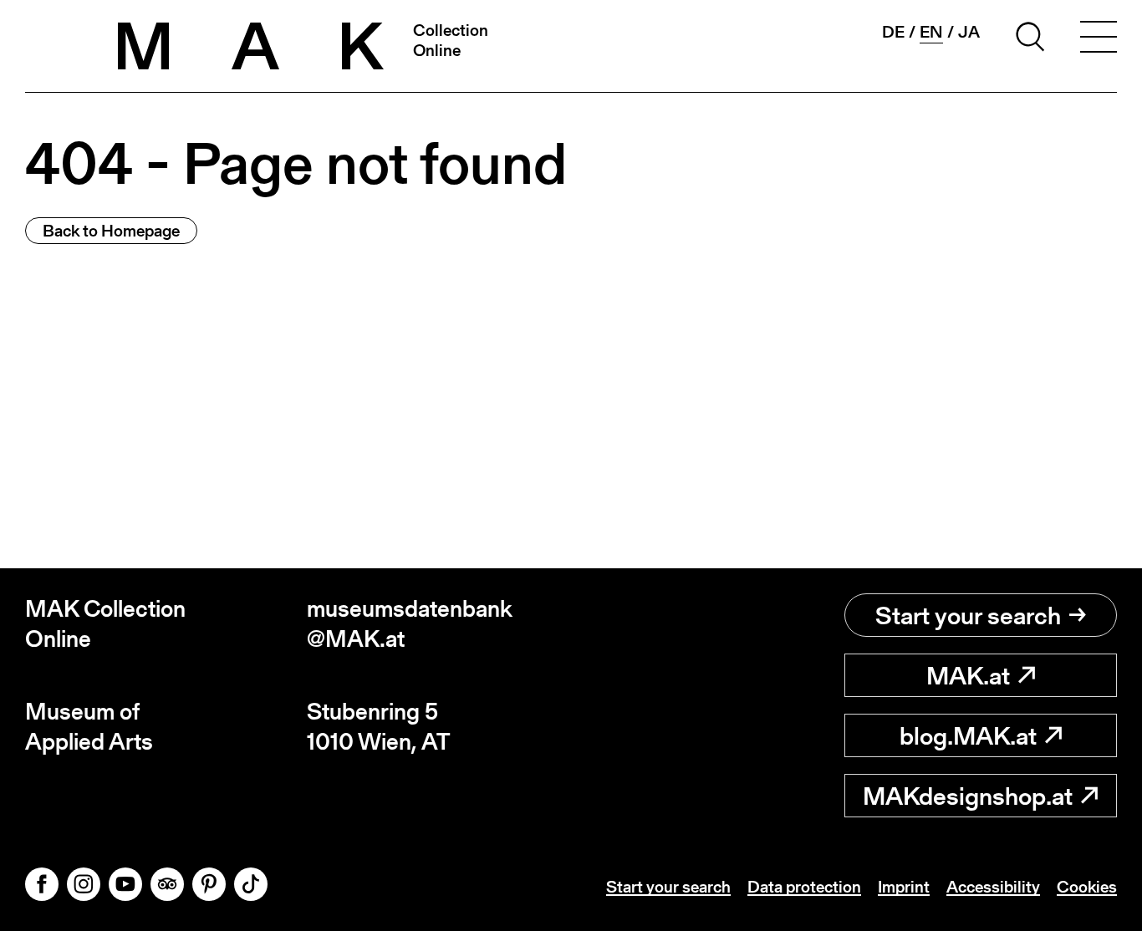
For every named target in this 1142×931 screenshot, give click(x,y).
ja (969, 32)
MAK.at (968, 675)
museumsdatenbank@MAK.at (409, 623)
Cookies (1087, 886)
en (931, 32)
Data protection (804, 886)
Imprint (904, 886)
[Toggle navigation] (1098, 39)
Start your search (968, 615)
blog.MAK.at (968, 735)
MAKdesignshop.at (968, 795)
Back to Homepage (111, 230)
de (893, 32)
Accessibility (993, 886)
